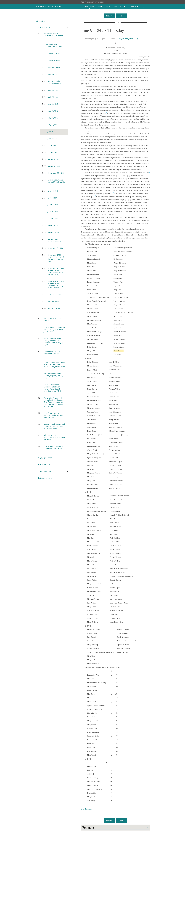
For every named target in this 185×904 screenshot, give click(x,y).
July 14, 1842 (53, 152)
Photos (107, 6)
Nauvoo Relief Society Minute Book (53, 46)
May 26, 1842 (53, 118)
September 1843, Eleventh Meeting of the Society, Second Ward (56, 258)
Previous (109, 16)
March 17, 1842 (54, 53)
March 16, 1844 (54, 308)
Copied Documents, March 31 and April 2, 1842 (56, 182)
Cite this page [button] (86, 809)
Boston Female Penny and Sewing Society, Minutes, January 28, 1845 (54, 426)
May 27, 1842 (53, 125)
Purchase (134, 6)
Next (121, 16)
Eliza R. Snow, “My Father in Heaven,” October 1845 (54, 447)
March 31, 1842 (54, 67)
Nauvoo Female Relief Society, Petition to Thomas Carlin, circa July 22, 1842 (53, 341)
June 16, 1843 (53, 191)
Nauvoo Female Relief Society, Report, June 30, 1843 (53, 376)
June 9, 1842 (52, 131)
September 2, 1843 (55, 248)
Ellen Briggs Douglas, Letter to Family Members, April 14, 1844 (54, 415)
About (126, 6)
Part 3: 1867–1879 (45, 464)
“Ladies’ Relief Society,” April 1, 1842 (53, 319)
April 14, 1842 (53, 74)
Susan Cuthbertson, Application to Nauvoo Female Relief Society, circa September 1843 (53, 388)
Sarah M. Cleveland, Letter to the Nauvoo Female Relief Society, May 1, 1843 (54, 364)
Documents (89, 6)
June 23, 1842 (53, 138)
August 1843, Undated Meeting (55, 240)
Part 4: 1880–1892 (45, 471)
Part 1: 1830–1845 (45, 27)
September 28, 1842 (56, 173)
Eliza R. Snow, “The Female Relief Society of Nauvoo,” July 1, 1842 (54, 329)
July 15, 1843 (53, 205)
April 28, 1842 (53, 97)
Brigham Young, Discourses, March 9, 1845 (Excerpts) (54, 437)
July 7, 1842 (52, 145)
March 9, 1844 (53, 301)
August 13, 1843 (54, 232)
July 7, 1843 (52, 198)
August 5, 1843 (53, 225)
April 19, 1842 (53, 90)
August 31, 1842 (54, 166)
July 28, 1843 (53, 218)
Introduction (40, 21)
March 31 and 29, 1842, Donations (54, 82)
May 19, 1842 (53, 111)
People (99, 6)
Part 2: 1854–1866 (45, 458)
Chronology (117, 6)
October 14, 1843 (54, 294)
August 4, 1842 (53, 159)
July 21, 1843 (53, 211)
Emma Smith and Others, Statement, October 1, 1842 (54, 353)
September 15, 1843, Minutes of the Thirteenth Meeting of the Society (56, 284)
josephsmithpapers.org (128, 38)
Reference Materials (45, 478)
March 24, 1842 (54, 60)
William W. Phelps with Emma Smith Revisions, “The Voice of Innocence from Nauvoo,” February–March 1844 (54, 402)
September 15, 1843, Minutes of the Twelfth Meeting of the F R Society (56, 271)
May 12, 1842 (53, 104)
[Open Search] (143, 6)
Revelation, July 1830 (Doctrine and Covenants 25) (53, 35)
